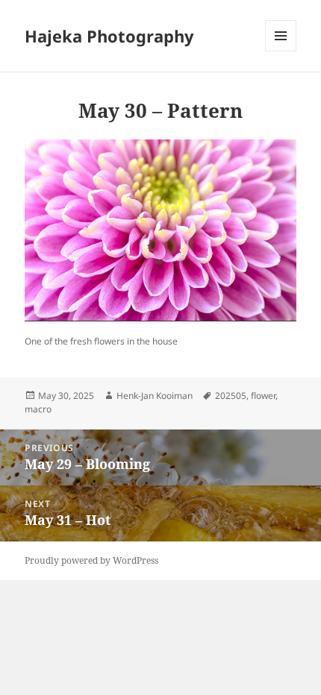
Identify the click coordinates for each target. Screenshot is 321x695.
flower (263, 395)
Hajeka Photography (109, 36)
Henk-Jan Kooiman (154, 395)
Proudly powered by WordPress (91, 560)
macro (38, 409)
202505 (230, 395)
